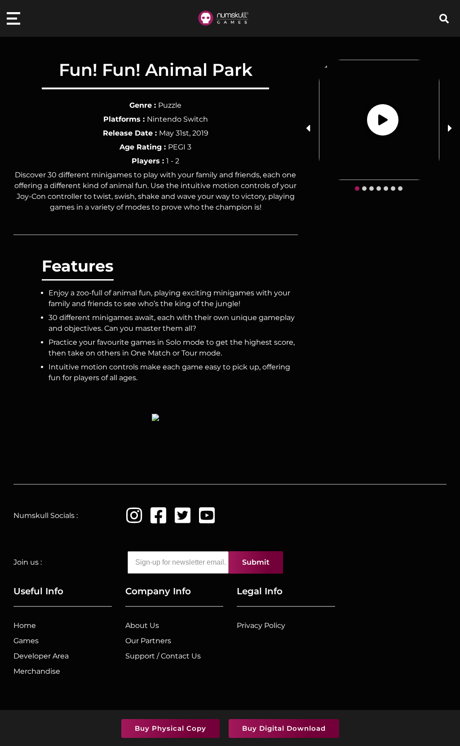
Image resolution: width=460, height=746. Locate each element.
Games (26, 640)
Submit (256, 562)
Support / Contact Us (163, 656)
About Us (142, 625)
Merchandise (36, 671)
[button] (357, 188)
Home (24, 625)
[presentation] (308, 128)
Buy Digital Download (284, 728)
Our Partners (148, 640)
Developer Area (41, 656)
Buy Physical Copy (170, 728)
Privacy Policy (261, 625)
